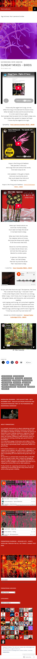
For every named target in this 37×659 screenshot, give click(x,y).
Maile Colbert (26, 382)
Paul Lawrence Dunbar (16, 384)
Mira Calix (5, 384)
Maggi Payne (17, 382)
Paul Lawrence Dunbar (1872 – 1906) (22, 124)
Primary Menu (35, 9)
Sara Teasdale (22, 386)
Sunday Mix (19, 62)
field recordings (27, 380)
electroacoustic (6, 376)
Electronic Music (6, 62)
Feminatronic (6, 9)
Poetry (13, 62)
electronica (19, 378)
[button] (9, 414)
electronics (28, 378)
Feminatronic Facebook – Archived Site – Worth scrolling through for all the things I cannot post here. (18, 543)
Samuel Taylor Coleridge (9, 386)
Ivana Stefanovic (6, 382)
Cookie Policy (6, 652)
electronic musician (7, 378)
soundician (31, 386)
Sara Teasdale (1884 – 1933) (22, 268)
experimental (16, 380)
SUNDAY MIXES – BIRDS (16, 65)
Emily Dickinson (6, 380)
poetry (27, 384)
